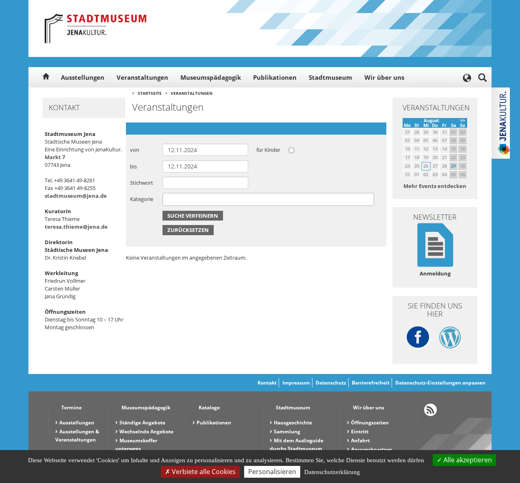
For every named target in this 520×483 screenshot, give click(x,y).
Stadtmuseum (330, 77)
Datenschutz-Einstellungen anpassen (440, 382)
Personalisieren (272, 471)
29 (453, 166)
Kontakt (267, 382)
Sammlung (287, 431)
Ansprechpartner (371, 449)
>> (462, 120)
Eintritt (359, 431)
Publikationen (275, 77)
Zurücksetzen (188, 230)
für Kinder (268, 149)
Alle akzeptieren (467, 459)
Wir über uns (384, 77)
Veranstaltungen (142, 77)
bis (133, 166)
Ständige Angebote (142, 422)
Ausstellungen (82, 77)
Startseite (150, 93)
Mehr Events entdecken (434, 186)
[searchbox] (167, 199)
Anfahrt (360, 440)
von (134, 149)
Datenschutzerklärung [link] (332, 472)
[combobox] (268, 199)
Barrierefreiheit (371, 382)
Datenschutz (331, 382)
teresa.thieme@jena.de (76, 226)
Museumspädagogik (210, 77)
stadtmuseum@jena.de (76, 195)
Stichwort (141, 182)
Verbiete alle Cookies (203, 471)
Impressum (296, 382)
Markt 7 (55, 157)
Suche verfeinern (192, 215)
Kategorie (141, 199)
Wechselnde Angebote (146, 431)
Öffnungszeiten (370, 422)
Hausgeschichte (293, 422)
